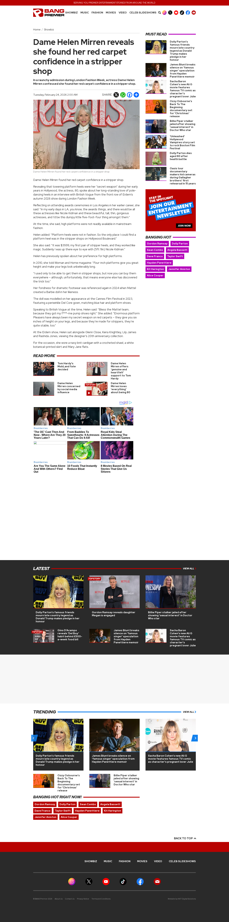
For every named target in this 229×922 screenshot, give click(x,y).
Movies (111, 12)
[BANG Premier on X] (170, 12)
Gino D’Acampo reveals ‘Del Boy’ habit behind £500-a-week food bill (70, 635)
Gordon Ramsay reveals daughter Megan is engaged (113, 614)
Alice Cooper (155, 275)
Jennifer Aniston (179, 269)
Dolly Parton (180, 243)
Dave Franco (155, 256)
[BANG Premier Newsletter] (194, 12)
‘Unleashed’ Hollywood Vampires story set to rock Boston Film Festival (182, 142)
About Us (59, 899)
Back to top (183, 838)
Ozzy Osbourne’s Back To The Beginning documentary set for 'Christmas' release (181, 109)
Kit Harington (155, 269)
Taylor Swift (175, 256)
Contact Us (69, 899)
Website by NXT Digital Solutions (182, 899)
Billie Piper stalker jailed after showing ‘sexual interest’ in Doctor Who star (182, 125)
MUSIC (84, 12)
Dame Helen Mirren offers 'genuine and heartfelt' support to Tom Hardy (121, 371)
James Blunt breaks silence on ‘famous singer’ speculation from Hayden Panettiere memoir (182, 70)
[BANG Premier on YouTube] (176, 12)
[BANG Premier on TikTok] (182, 12)
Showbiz (71, 12)
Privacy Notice (83, 899)
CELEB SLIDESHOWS (142, 12)
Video (123, 12)
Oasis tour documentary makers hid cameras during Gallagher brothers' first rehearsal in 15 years (183, 176)
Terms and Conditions (101, 899)
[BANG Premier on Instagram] (164, 12)
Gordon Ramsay (157, 243)
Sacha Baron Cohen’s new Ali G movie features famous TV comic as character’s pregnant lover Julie (183, 89)
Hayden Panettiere (159, 262)
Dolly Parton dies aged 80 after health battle (181, 156)
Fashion (97, 12)
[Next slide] (195, 738)
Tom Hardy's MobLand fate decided (67, 366)
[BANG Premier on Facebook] (188, 12)
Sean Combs (155, 250)
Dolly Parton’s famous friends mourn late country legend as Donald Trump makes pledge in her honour (182, 51)
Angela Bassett (177, 250)
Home (37, 29)
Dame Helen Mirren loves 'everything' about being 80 (120, 388)
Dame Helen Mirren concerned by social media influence (69, 388)
